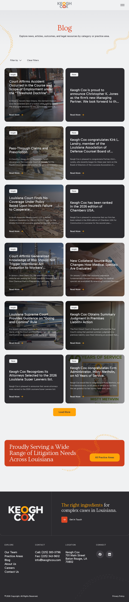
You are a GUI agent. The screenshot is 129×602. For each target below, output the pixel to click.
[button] (122, 5)
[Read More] (34, 95)
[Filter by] (15, 60)
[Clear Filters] (33, 60)
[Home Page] (64, 5)
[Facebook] (100, 554)
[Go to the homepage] (26, 513)
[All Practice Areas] (105, 457)
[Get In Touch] (71, 520)
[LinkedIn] (109, 554)
